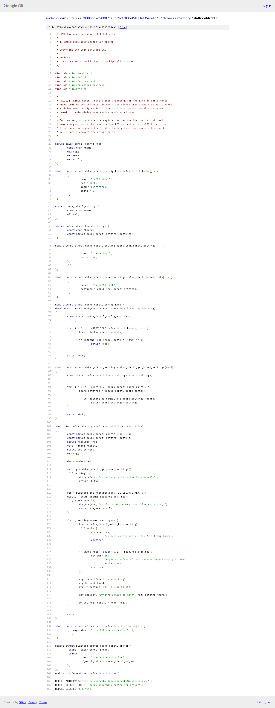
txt (259, 702)
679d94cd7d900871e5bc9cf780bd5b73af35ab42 (118, 18)
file (123, 27)
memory (184, 18)
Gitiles (22, 702)
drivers (168, 18)
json (268, 702)
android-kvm (56, 18)
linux (73, 18)
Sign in (267, 6)
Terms (43, 702)
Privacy (32, 702)
